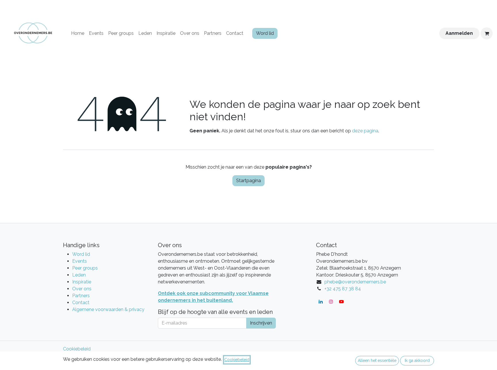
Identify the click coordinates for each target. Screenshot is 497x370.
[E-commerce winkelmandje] (487, 33)
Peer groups (85, 268)
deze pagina (365, 130)
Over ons (81, 288)
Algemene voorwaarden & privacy (108, 309)
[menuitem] (78, 33)
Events (79, 261)
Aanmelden (459, 33)
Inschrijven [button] (261, 323)
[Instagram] (331, 301)
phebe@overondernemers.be (355, 282)
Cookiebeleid (77, 349)
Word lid (265, 33)
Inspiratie (81, 282)
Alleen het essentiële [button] (377, 360)
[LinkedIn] (320, 301)
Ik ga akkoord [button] (417, 360)
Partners (81, 295)
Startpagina (248, 180)
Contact (80, 302)
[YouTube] (341, 301)
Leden (79, 275)
